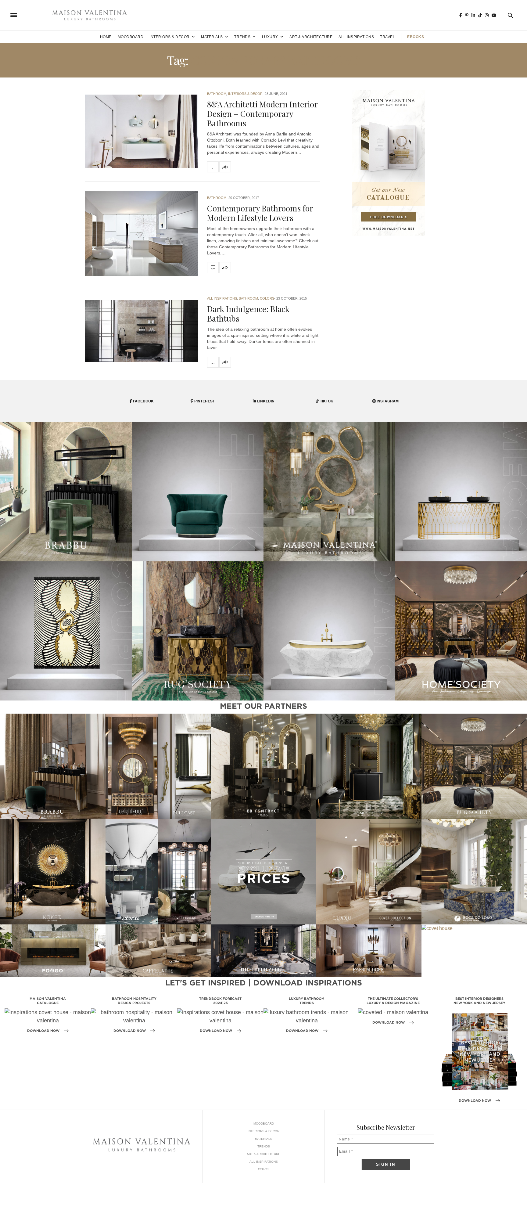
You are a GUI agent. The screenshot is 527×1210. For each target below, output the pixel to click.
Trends (242, 37)
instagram (387, 401)
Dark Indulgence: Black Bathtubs (248, 314)
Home (106, 37)
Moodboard (131, 37)
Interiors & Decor (169, 37)
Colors (267, 298)
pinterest (204, 401)
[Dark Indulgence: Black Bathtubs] (141, 331)
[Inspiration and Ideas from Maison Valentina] (89, 15)
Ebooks (415, 37)
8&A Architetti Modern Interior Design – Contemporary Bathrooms (262, 113)
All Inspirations (356, 37)
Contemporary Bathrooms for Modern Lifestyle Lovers (260, 213)
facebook (143, 401)
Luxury (270, 37)
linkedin (265, 401)
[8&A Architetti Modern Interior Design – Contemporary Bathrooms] (141, 131)
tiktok (326, 401)
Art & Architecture (310, 37)
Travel (387, 37)
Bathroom (216, 93)
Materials (212, 37)
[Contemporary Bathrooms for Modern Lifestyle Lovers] (141, 233)
